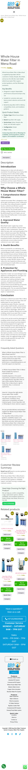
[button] (14, 12)
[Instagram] (12, 734)
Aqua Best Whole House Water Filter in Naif (6, 454)
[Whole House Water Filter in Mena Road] (6, 435)
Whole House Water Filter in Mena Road (6, 440)
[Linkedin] (16, 734)
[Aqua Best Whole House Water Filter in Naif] (6, 449)
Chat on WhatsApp (9, 503)
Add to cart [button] (7, 534)
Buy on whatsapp (9, 149)
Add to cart (5, 143)
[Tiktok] (20, 734)
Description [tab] (6, 157)
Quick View (7, 544)
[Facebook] (8, 734)
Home (2, 15)
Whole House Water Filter (11, 15)
